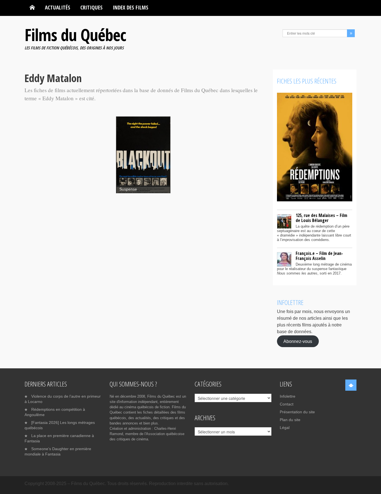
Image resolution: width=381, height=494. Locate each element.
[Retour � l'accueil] (32, 7)
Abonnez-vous (297, 341)
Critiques (91, 7)
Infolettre (287, 396)
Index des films (130, 7)
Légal (285, 427)
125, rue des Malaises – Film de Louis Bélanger (321, 217)
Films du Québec (75, 34)
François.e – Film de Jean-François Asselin (319, 255)
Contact (286, 404)
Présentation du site (297, 412)
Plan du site (290, 419)
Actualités (57, 7)
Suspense (128, 189)
